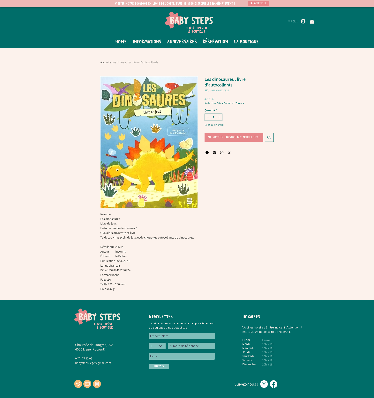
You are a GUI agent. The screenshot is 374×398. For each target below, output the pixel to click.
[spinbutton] (213, 117)
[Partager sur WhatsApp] (222, 152)
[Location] (78, 384)
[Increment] (219, 117)
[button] (312, 21)
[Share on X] (229, 152)
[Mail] (87, 384)
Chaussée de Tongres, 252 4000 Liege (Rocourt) (94, 347)
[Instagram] (264, 384)
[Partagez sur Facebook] (207, 152)
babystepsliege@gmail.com (93, 363)
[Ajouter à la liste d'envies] (269, 137)
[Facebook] (273, 384)
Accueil (104, 62)
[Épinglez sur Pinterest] (214, 152)
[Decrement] (207, 117)
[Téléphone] (97, 384)
